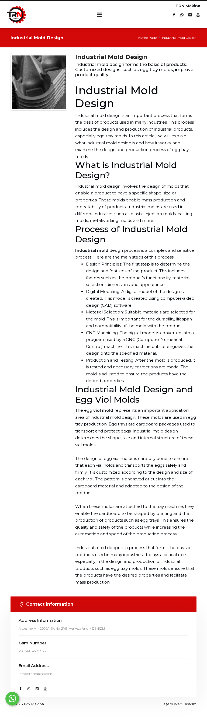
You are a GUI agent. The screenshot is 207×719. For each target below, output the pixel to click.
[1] (99, 14)
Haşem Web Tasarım (178, 704)
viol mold (103, 410)
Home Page (147, 38)
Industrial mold (91, 250)
